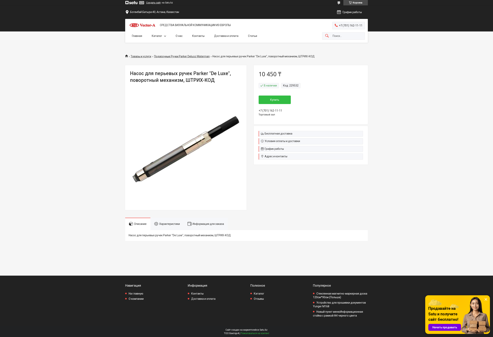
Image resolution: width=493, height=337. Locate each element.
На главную (136, 293)
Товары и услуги (141, 56)
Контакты (198, 35)
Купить (274, 99)
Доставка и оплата (226, 35)
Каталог (157, 35)
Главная (137, 35)
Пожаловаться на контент (255, 333)
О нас (179, 35)
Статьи (252, 35)
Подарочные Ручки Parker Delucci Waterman (182, 56)
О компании (136, 298)
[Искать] (327, 36)
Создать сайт (153, 2)
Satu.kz (263, 330)
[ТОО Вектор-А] (142, 25)
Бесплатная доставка (278, 133)
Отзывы (259, 298)
